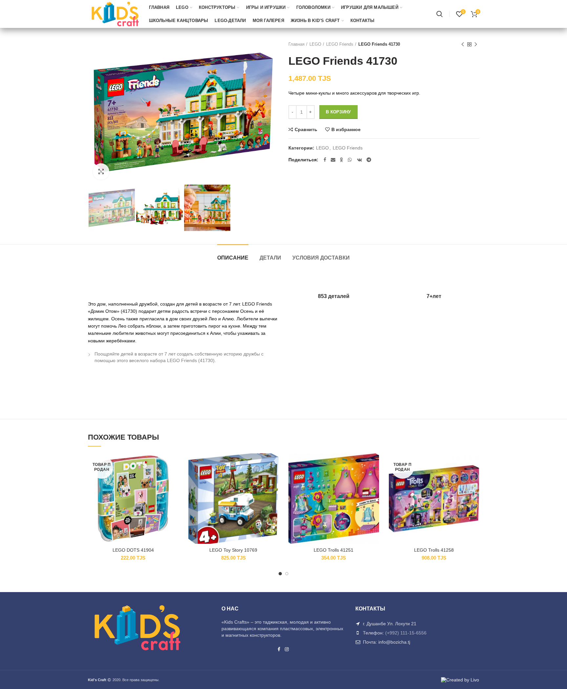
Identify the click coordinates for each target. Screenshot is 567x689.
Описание (232, 258)
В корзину (338, 111)
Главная (296, 44)
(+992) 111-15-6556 (406, 632)
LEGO (315, 44)
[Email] (333, 159)
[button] (273, 478)
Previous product (462, 44)
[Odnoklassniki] (342, 159)
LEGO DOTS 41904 (133, 550)
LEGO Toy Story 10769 (233, 550)
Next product (475, 44)
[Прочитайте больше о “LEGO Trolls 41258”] (474, 478)
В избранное (346, 129)
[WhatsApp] (350, 159)
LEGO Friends (339, 44)
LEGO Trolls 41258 (434, 550)
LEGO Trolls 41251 (333, 550)
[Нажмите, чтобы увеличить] (101, 171)
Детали (270, 258)
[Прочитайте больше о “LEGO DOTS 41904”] (173, 478)
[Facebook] (324, 159)
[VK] (359, 159)
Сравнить (306, 129)
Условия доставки (321, 258)
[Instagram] (287, 649)
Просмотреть (173, 493)
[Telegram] (368, 159)
